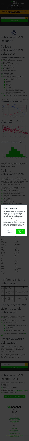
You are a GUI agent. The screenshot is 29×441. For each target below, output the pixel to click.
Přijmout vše (20, 231)
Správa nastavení (9, 231)
